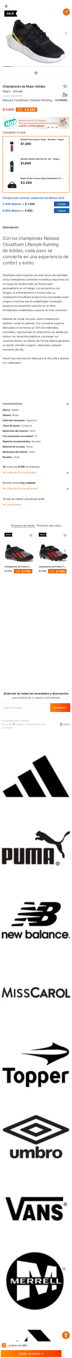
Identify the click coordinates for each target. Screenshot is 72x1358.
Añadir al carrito (29, 1354)
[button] (65, 33)
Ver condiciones (12, 504)
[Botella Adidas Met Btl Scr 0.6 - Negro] (12, 165)
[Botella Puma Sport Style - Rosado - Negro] (12, 146)
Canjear (61, 204)
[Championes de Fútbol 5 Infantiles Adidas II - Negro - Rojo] (19, 547)
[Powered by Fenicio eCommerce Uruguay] (65, 724)
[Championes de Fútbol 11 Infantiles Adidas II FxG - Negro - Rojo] (53, 547)
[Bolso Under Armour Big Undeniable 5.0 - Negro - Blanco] (12, 185)
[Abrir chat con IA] (66, 11)
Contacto (64, 100)
